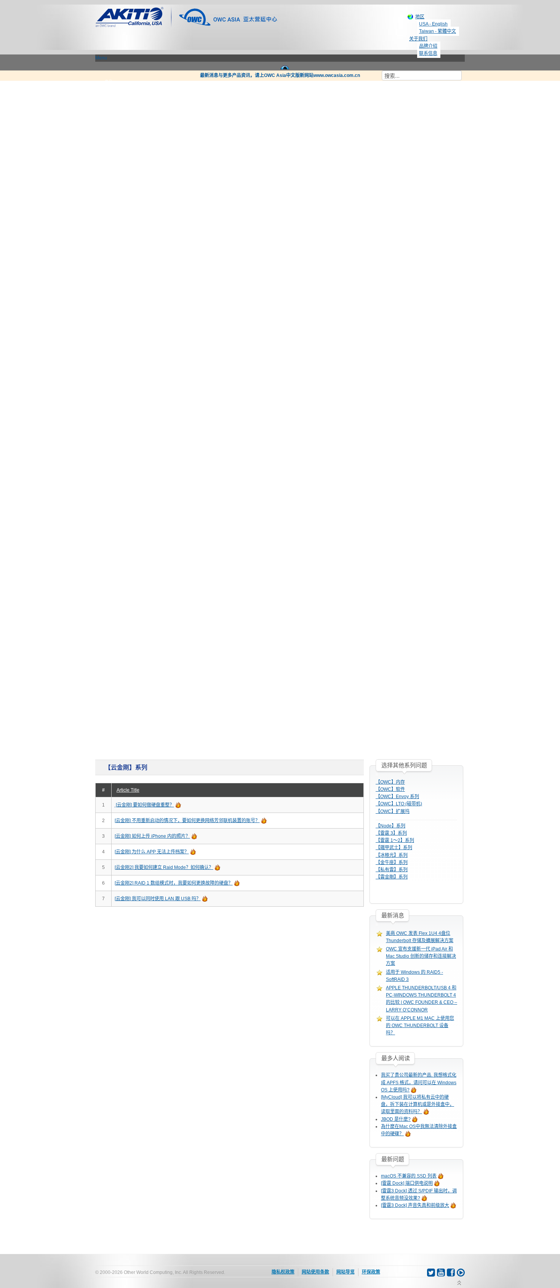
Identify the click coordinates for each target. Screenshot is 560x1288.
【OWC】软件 (390, 789)
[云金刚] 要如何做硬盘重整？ (144, 805)
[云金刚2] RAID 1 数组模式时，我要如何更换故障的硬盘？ (174, 883)
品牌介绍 (428, 46)
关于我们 (418, 39)
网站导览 (345, 1272)
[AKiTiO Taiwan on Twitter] (431, 1274)
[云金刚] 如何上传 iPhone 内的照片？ (152, 836)
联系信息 (428, 53)
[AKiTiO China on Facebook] (451, 1274)
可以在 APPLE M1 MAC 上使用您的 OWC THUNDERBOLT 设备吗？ (420, 1025)
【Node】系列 (390, 826)
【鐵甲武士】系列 (394, 847)
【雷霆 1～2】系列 (395, 840)
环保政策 (371, 1272)
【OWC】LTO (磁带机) (399, 803)
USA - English (433, 24)
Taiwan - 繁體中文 (437, 31)
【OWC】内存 (390, 782)
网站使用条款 (315, 1272)
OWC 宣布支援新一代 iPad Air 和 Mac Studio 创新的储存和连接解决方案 (421, 956)
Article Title (128, 790)
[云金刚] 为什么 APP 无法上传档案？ (152, 851)
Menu (101, 58)
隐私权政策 (283, 1272)
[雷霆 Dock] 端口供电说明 (407, 1183)
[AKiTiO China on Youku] (461, 1274)
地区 (419, 16)
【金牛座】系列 (392, 862)
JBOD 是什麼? (396, 1119)
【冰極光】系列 (392, 855)
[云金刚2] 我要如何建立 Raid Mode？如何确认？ (164, 867)
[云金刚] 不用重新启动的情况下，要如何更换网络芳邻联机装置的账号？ (187, 820)
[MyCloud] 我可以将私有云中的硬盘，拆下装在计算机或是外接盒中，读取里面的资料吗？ (417, 1104)
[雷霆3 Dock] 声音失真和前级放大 (415, 1205)
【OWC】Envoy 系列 (397, 796)
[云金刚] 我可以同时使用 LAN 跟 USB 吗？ (158, 898)
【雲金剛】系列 (392, 877)
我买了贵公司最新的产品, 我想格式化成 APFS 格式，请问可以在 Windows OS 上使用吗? (418, 1082)
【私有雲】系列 (392, 869)
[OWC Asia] (228, 16)
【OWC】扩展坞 (393, 811)
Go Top (459, 1283)
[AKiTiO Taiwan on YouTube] (441, 1274)
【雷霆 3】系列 (391, 833)
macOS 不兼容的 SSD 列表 (409, 1176)
